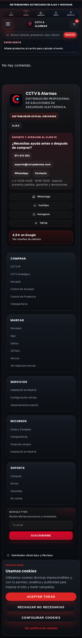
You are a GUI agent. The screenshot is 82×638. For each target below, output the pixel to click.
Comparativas (19, 436)
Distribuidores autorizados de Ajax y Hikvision (41, 4)
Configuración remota (24, 397)
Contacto (41, 173)
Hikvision (16, 328)
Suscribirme (41, 535)
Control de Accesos (22, 289)
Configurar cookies (41, 617)
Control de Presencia (23, 296)
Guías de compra (21, 444)
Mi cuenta (16, 498)
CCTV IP (16, 266)
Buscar (70, 35)
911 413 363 (22, 155)
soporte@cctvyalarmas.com (32, 164)
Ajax (13, 335)
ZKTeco (15, 350)
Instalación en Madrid (23, 389)
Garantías (16, 491)
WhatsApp (21, 173)
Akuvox (15, 358)
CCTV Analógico (20, 274)
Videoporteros (19, 303)
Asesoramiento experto (24, 405)
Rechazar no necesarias (41, 607)
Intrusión (16, 281)
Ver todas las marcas (23, 365)
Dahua (14, 343)
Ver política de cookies (41, 628)
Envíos (14, 483)
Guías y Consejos (21, 429)
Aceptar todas (41, 596)
